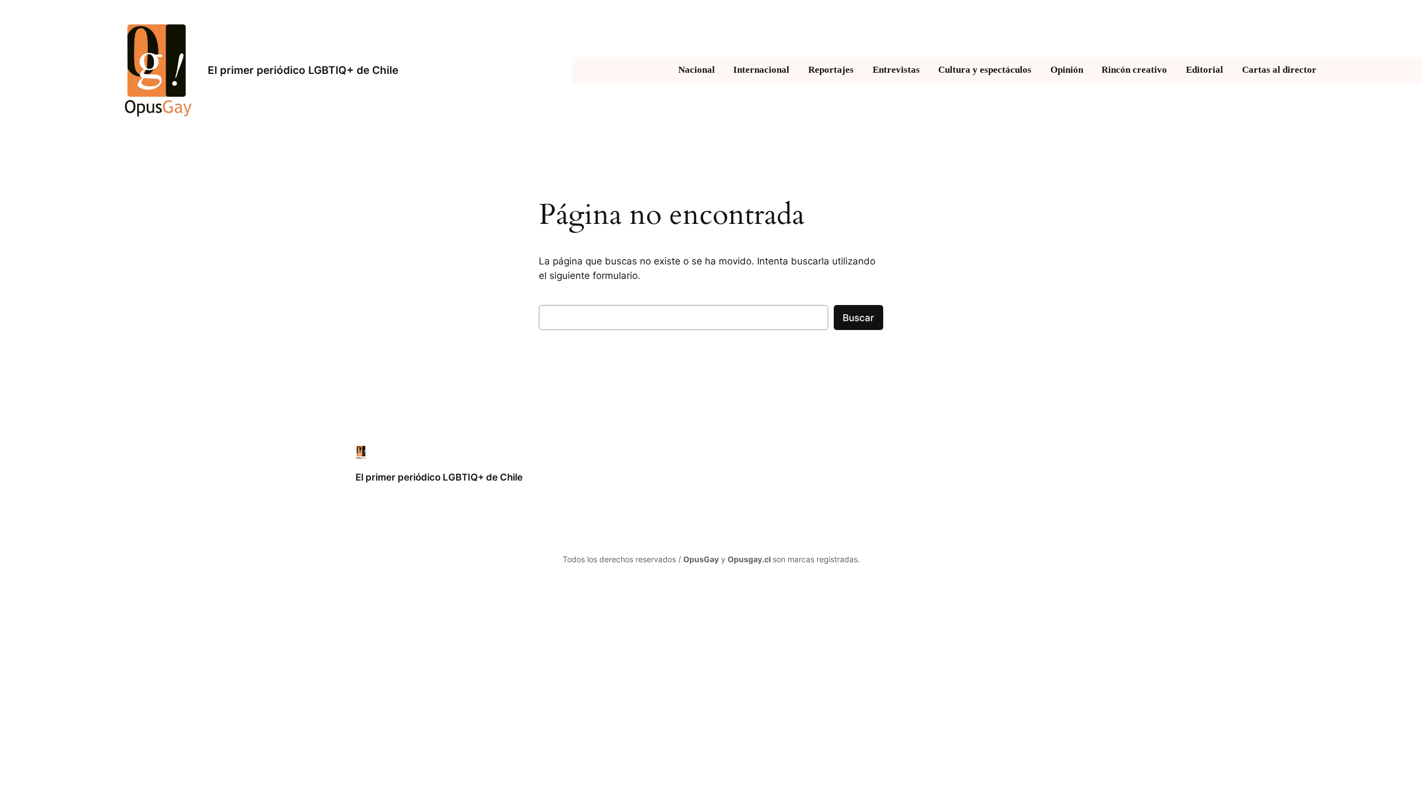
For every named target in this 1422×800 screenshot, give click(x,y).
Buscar (858, 317)
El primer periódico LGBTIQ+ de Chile (303, 70)
